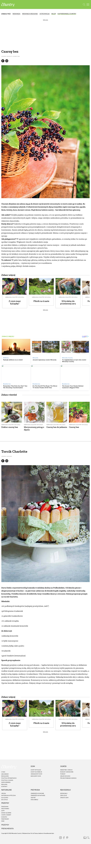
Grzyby (33, 797)
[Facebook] (63, 837)
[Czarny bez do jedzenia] (56, 412)
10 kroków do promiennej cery (68, 302)
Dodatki (4, 817)
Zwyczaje (63, 795)
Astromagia (45, 14)
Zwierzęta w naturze (38, 795)
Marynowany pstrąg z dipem (34, 428)
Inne (2, 821)
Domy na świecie (36, 772)
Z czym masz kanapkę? (15, 302)
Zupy (3, 810)
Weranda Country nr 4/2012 (10, 424)
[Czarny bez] (79, 412)
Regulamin (5, 776)
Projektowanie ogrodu (68, 778)
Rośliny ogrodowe (66, 772)
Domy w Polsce (36, 770)
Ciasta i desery (6, 815)
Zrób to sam (64, 797)
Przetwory (5, 819)
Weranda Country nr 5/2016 (14, 297)
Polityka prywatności (9, 778)
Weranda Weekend (30, 14)
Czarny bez (74, 427)
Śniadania (4, 806)
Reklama (4, 784)
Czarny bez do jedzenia (56, 427)
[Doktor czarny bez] (11, 412)
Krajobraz (34, 799)
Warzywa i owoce (66, 770)
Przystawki (5, 808)
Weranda (16, 14)
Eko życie (4, 799)
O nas (3, 772)
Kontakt (4, 786)
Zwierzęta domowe (37, 793)
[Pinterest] (67, 837)
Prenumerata (7, 828)
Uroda (3, 793)
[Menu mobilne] (88, 4)
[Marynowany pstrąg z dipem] (34, 412)
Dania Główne (6, 813)
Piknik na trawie (41, 301)
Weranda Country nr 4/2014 (55, 424)
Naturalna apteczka (8, 795)
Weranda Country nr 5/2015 (33, 424)
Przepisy (5, 825)
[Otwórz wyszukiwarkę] (84, 4)
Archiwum (5, 774)
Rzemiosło (63, 793)
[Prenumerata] (84, 837)
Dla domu (4, 797)
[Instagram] (60, 837)
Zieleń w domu (65, 776)
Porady (62, 774)
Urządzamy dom (36, 774)
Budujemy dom (36, 776)
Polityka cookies (7, 780)
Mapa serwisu (5, 782)
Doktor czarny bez (9, 427)
